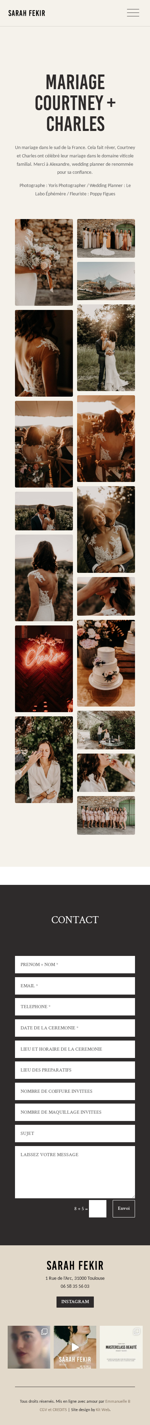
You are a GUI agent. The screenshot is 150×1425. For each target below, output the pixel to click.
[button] (134, 13)
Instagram (75, 1302)
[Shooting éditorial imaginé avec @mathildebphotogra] (29, 1347)
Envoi (124, 1208)
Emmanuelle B (117, 1401)
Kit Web (103, 1409)
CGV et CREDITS (53, 1409)
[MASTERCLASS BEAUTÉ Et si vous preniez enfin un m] (121, 1347)
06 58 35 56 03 (75, 1286)
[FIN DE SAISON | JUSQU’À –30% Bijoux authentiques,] (75, 1347)
